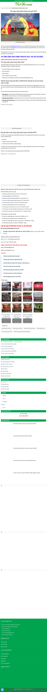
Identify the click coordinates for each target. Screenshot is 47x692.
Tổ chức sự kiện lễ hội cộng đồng (7, 353)
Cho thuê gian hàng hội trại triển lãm (8, 361)
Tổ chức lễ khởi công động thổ (7, 346)
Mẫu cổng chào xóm (41, 328)
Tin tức (4, 407)
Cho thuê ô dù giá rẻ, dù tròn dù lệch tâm (12, 273)
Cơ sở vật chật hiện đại (5, 663)
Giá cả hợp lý (3, 658)
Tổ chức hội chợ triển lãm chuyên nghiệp (8, 344)
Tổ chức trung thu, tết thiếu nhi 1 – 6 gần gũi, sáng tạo (11, 341)
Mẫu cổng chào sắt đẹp (17, 328)
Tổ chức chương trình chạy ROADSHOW (8, 351)
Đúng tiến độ (3, 661)
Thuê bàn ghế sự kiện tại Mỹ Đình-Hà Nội (12, 259)
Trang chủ (3, 8)
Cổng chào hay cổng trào (6, 328)
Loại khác (3, 404)
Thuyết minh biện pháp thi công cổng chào (22, 331)
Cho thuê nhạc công (5, 384)
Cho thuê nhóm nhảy (5, 386)
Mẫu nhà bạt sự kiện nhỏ (5, 376)
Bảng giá (4, 395)
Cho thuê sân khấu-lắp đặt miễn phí (11, 256)
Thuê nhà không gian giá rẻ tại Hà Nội (12, 276)
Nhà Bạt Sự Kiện (4, 368)
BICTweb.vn (31, 689)
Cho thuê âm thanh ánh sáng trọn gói (9, 198)
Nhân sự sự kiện (4, 646)
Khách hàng (8, 8)
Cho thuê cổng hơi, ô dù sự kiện (7, 366)
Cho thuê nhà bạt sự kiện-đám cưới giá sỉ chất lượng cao (16, 263)
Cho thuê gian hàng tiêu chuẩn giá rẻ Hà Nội (13, 269)
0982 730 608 (7, 630)
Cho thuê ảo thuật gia (5, 389)
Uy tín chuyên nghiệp (5, 653)
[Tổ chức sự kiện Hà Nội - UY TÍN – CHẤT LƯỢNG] (23, 4)
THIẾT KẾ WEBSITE (24, 689)
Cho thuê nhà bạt (5, 196)
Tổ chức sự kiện (4, 644)
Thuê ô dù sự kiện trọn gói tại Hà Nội (11, 266)
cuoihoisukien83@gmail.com (9, 632)
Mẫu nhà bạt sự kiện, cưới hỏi (6, 364)
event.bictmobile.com (9, 634)
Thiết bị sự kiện (4, 642)
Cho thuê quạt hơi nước (5, 359)
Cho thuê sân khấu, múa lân (6, 373)
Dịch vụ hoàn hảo (4, 656)
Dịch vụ (4, 398)
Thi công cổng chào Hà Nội (7, 331)
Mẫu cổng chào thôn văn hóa (29, 328)
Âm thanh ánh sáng (4, 371)
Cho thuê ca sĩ (3, 381)
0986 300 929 (7, 628)
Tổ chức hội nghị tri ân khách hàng (7, 348)
